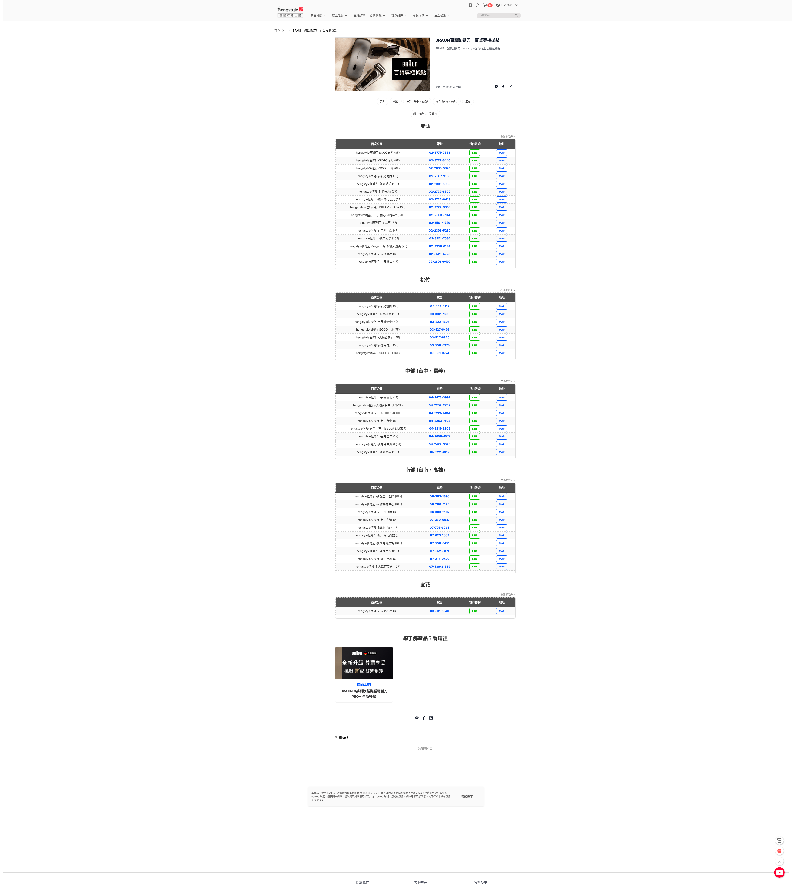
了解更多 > (317, 799)
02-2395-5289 (439, 230)
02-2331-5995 (439, 184)
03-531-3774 (439, 353)
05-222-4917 (439, 452)
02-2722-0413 (439, 199)
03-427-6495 (439, 329)
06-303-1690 (440, 496)
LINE (474, 152)
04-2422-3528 (439, 444)
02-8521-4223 (439, 254)
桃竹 (395, 101)
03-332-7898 (439, 314)
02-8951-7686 (439, 238)
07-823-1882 (439, 535)
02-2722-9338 (439, 207)
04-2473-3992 (439, 397)
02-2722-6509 (439, 191)
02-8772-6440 (439, 160)
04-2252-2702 (439, 405)
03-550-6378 (440, 345)
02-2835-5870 (439, 168)
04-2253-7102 (439, 420)
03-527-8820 (440, 337)
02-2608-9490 (440, 261)
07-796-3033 (439, 527)
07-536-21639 (439, 566)
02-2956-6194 (439, 246)
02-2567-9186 (439, 176)
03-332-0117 (439, 306)
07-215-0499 (439, 558)
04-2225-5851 (439, 413)
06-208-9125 (439, 504)
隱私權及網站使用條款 (357, 796)
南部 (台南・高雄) (446, 101)
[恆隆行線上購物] (290, 11)
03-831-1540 (439, 611)
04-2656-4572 (439, 436)
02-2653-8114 (439, 215)
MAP (502, 152)
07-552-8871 (439, 551)
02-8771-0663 (439, 152)
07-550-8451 (439, 543)
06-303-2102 (440, 512)
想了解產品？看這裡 (425, 113)
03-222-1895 (439, 322)
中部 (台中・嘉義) (417, 101)
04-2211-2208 (439, 428)
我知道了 (467, 796)
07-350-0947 (440, 519)
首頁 (277, 30)
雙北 (382, 101)
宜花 (468, 101)
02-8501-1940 (439, 222)
